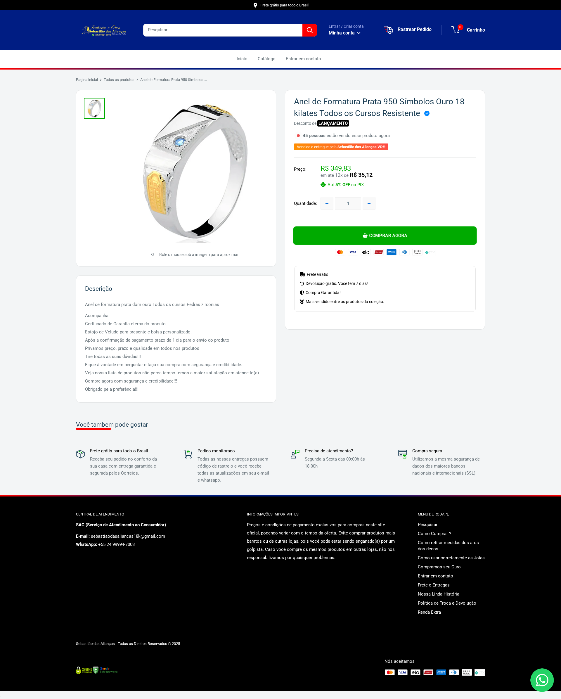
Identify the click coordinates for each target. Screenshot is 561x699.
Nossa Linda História (438, 594)
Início (242, 58)
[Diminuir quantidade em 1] (327, 203)
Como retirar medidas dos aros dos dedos (448, 545)
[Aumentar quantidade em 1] (369, 203)
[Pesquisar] (309, 30)
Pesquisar (427, 524)
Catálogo (267, 58)
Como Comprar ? (434, 533)
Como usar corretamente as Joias (451, 557)
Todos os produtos (119, 79)
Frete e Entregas (434, 585)
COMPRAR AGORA (388, 235)
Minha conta (342, 33)
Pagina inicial (87, 79)
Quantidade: (305, 203)
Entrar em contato (303, 58)
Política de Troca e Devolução (447, 603)
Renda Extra (429, 612)
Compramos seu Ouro (439, 567)
